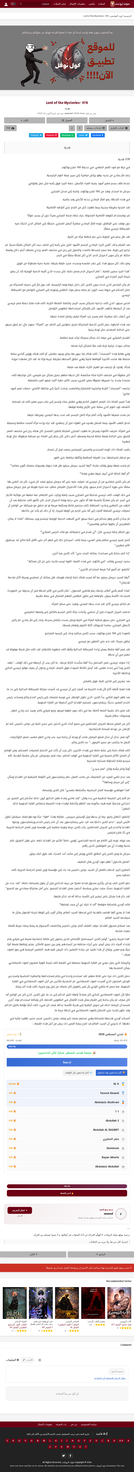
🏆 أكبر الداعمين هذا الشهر (111, 1073)
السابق (108, 120)
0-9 (121, 1440)
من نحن (73, 1424)
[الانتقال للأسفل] (72, 128)
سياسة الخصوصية (89, 1424)
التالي (25, 120)
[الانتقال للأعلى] (79, 128)
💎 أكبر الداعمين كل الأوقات (78, 1073)
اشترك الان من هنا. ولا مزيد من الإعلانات (108, 1242)
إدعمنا (67, 1062)
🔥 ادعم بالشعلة (67, 1193)
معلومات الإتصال (45, 1424)
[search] (21, 4)
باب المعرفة (61, 1424)
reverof (108, 1213)
